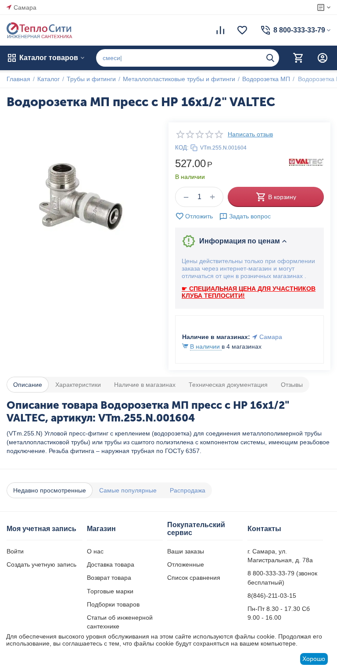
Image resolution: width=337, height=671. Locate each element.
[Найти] (270, 58)
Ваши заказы (185, 551)
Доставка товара (110, 564)
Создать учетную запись (41, 564)
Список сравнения (193, 577)
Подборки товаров (113, 604)
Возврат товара (109, 577)
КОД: (182, 147)
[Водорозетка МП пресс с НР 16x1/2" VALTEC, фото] (81, 196)
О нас (95, 551)
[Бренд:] (306, 161)
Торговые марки (110, 591)
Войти (15, 551)
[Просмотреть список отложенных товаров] (242, 30)
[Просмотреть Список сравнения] (220, 30)
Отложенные (185, 564)
